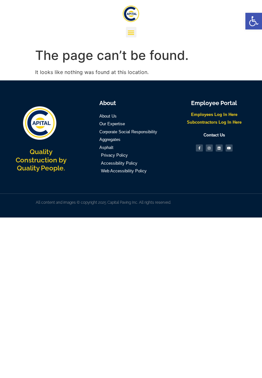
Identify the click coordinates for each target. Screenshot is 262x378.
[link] (253, 21)
